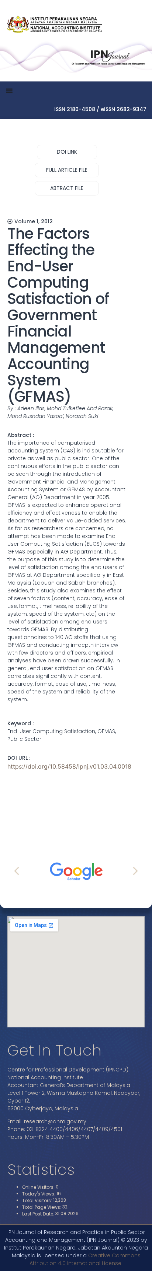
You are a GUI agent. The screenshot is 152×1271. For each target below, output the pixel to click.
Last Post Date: (38, 1214)
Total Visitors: (37, 1200)
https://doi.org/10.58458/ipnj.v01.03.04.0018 (69, 766)
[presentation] (17, 871)
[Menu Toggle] (9, 90)
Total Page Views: (42, 1207)
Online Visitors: (39, 1187)
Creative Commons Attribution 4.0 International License (85, 1259)
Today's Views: (39, 1194)
